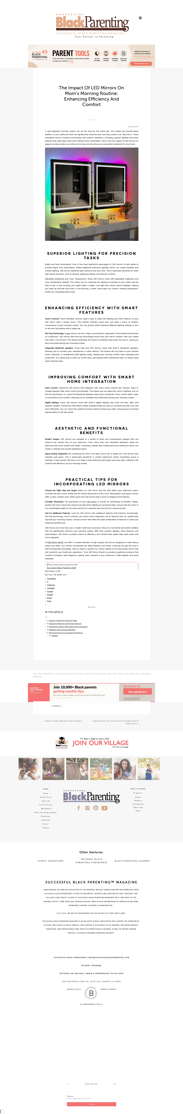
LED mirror (92, 502)
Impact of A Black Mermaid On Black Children (63, 721)
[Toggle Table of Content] (46, 617)
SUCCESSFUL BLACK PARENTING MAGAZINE (90, 33)
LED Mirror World (55, 542)
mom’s (48, 144)
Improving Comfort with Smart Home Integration (68, 627)
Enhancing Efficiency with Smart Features (65, 624)
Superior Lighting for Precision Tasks (63, 621)
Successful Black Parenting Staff (61, 568)
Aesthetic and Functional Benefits (62, 630)
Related (55, 636)
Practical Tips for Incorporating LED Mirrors (66, 633)
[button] (68, 1084)
